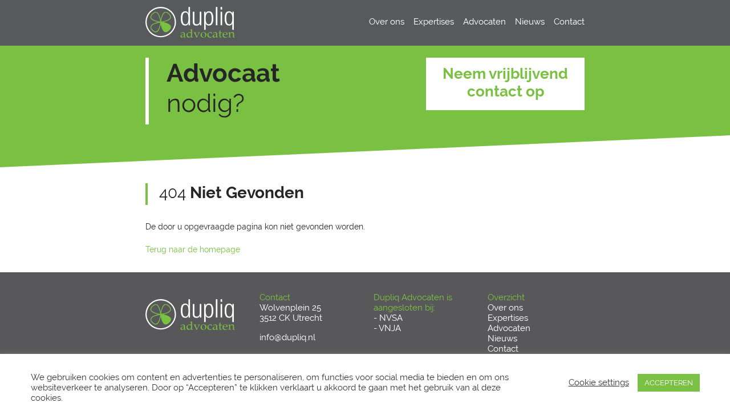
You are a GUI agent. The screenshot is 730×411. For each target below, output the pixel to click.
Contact (569, 22)
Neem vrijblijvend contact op (505, 82)
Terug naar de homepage (192, 249)
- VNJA (387, 328)
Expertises (433, 22)
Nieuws (530, 22)
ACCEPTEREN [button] (668, 382)
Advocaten (484, 22)
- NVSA (388, 318)
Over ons (386, 22)
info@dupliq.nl (287, 337)
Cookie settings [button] (599, 382)
